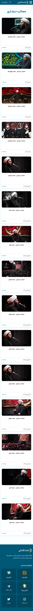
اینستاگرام (24, 603)
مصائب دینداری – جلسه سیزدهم (16, 106)
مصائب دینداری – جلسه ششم (16, 349)
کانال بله (8, 578)
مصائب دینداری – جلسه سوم (16, 453)
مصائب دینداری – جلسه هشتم (16, 280)
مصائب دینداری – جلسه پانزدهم (16, 37)
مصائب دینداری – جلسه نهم (16, 245)
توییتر (8, 603)
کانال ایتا (24, 578)
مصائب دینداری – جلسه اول (16, 523)
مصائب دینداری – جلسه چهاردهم (16, 72)
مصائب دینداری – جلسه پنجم (16, 384)
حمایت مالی (4, 2)
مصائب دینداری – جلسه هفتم (16, 314)
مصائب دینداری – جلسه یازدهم (16, 176)
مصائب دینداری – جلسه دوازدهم (16, 141)
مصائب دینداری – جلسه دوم (16, 488)
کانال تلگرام (9, 590)
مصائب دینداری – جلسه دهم (16, 210)
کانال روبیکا (25, 591)
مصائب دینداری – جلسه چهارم (16, 419)
